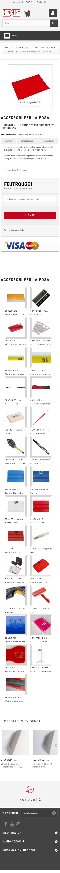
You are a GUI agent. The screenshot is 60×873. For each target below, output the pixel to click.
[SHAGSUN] (41, 655)
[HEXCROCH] (41, 417)
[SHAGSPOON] (16, 655)
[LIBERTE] (41, 476)
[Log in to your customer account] (53, 13)
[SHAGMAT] (16, 684)
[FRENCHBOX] (16, 565)
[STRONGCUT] (16, 595)
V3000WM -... (9, 759)
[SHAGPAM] (41, 625)
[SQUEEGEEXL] (16, 298)
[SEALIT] (41, 447)
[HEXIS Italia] (13, 12)
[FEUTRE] (16, 417)
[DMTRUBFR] (16, 447)
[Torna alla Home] (6, 48)
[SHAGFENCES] (41, 357)
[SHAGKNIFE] (16, 387)
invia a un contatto (16, 230)
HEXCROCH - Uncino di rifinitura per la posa (40, 433)
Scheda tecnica (27, 141)
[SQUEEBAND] (41, 387)
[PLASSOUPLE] (41, 506)
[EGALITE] (16, 506)
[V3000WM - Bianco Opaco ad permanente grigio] (14, 742)
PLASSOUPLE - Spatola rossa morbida (37, 523)
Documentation (47, 141)
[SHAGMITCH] (16, 625)
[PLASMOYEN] (16, 476)
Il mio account (13, 841)
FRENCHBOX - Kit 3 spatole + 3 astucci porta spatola (14, 582)
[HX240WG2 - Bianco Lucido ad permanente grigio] (45, 742)
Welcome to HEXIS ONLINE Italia (28, 2)
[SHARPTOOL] (16, 328)
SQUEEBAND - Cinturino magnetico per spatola (40, 404)
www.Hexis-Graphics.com (17, 170)
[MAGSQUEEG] (41, 565)
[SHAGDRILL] (41, 298)
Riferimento (8, 134)
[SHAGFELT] (41, 328)
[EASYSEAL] (41, 536)
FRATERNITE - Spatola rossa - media (12, 552)
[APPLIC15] (41, 595)
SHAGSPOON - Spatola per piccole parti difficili (14, 671)
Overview (8, 141)
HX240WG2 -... (40, 759)
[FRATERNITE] (16, 536)
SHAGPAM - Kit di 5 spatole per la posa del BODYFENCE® (40, 641)
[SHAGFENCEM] (16, 357)
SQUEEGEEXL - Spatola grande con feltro (14, 314)
